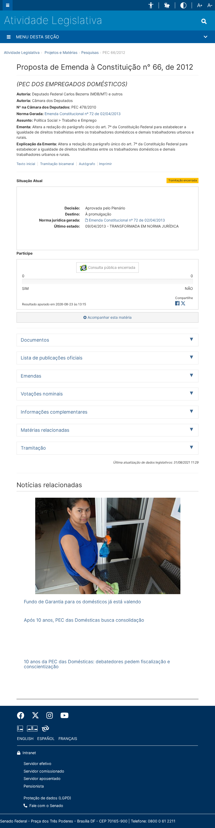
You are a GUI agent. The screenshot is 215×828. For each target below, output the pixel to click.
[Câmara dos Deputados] (21, 728)
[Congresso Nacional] (32, 728)
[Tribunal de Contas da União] (44, 728)
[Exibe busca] (204, 21)
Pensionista (34, 786)
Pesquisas (90, 52)
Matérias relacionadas (45, 430)
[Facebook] (22, 715)
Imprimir (105, 164)
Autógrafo (87, 164)
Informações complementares (54, 412)
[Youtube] (63, 715)
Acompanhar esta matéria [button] (109, 317)
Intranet (29, 752)
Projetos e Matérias (61, 52)
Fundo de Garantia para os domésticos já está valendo (82, 601)
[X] (183, 303)
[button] (150, 5)
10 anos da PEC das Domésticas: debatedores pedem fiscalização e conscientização (97, 664)
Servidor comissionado (44, 771)
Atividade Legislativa (53, 20)
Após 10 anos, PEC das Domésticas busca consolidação (84, 620)
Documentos (35, 340)
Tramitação (33, 448)
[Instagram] (50, 715)
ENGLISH (25, 738)
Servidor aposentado (42, 778)
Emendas (31, 376)
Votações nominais (42, 394)
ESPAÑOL (46, 738)
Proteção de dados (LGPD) (47, 798)
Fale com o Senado (45, 805)
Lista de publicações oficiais (51, 358)
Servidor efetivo (37, 763)
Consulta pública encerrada (111, 267)
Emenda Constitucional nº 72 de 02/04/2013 (83, 113)
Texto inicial (26, 164)
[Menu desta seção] (8, 37)
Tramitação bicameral (57, 164)
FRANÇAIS (67, 738)
